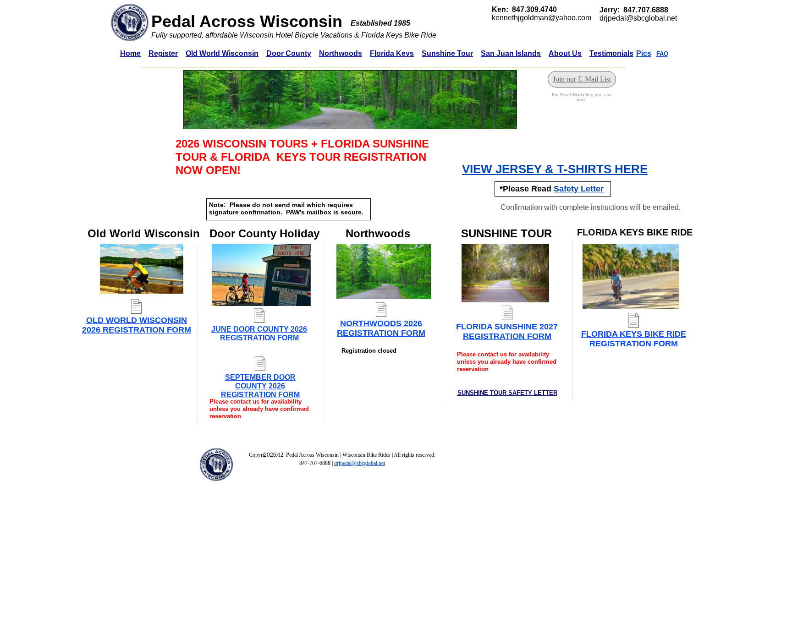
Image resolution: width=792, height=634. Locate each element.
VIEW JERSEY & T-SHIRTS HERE (555, 169)
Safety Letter (579, 188)
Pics (643, 53)
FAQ (662, 53)
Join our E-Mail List (582, 79)
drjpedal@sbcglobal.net (359, 463)
